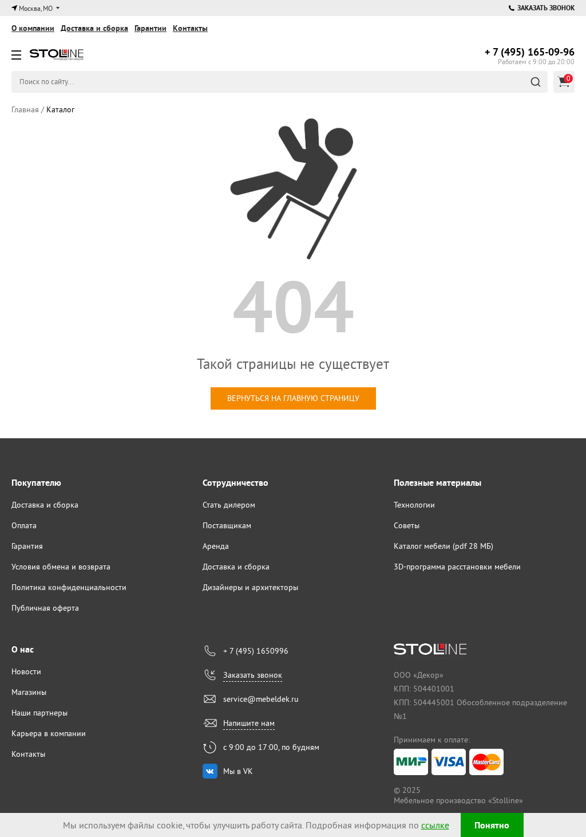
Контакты (190, 28)
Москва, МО (36, 8)
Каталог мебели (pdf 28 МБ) (443, 546)
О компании (32, 28)
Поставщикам (227, 525)
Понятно (491, 825)
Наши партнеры (39, 713)
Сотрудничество (235, 483)
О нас (22, 649)
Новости (26, 671)
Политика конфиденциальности (68, 587)
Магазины (28, 692)
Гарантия (27, 546)
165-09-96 (530, 51)
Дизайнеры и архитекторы (250, 587)
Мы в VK (238, 771)
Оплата (24, 525)
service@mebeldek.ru (261, 699)
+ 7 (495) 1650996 (255, 651)
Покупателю (36, 483)
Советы (406, 525)
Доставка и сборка (94, 28)
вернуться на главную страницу (293, 398)
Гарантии (150, 28)
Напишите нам (249, 723)
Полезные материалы (437, 483)
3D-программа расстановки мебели (457, 566)
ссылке (435, 825)
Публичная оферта (45, 608)
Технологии (414, 505)
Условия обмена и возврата (60, 566)
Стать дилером (229, 505)
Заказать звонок (546, 8)
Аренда (216, 546)
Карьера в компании (48, 733)
